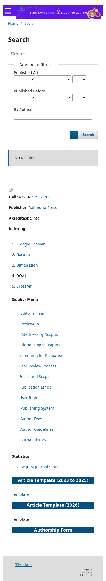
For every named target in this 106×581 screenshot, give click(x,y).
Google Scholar (31, 244)
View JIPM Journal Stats (37, 466)
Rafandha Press (43, 207)
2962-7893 (43, 197)
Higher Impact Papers (40, 344)
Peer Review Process (37, 365)
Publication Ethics (35, 387)
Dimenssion (27, 265)
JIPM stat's (23, 564)
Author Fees (31, 418)
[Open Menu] (8, 10)
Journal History (32, 439)
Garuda (23, 254)
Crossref (24, 286)
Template (20, 494)
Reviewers (29, 323)
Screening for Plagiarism (41, 355)
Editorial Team (33, 313)
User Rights (29, 397)
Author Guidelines (37, 429)
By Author (23, 109)
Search (88, 135)
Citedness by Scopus (39, 334)
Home (13, 23)
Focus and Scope (34, 376)
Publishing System (37, 408)
